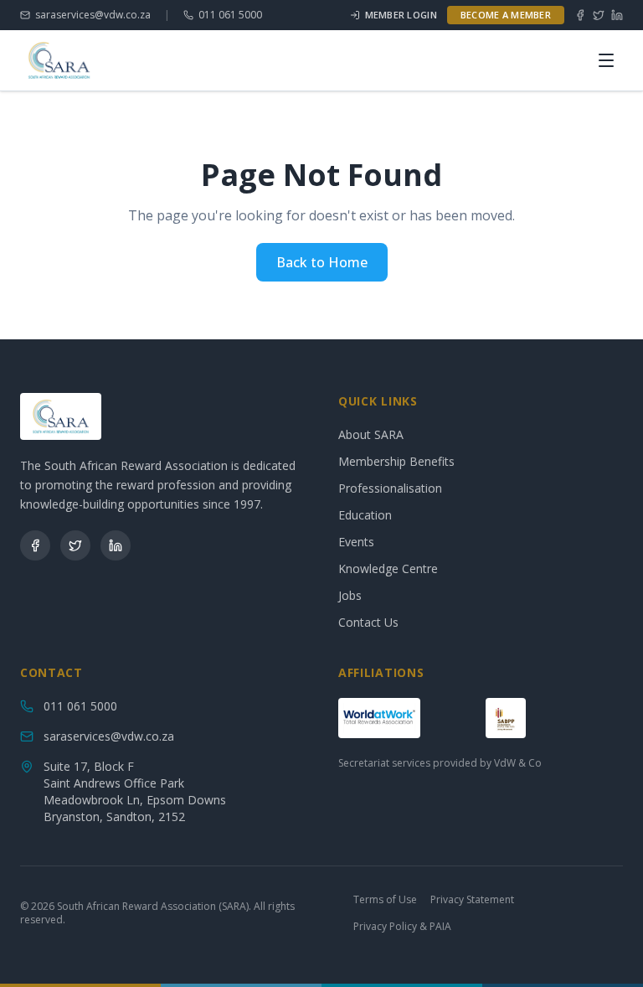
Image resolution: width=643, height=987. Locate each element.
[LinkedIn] (617, 15)
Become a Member (505, 14)
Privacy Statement (472, 900)
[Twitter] (598, 15)
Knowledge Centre (388, 568)
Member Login (401, 15)
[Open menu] (606, 60)
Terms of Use (385, 900)
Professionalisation (390, 488)
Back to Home (322, 262)
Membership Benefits (396, 461)
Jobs (350, 595)
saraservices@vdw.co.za (93, 15)
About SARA (371, 434)
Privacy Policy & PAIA (402, 926)
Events (356, 542)
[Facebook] (580, 15)
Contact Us (368, 622)
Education (365, 515)
